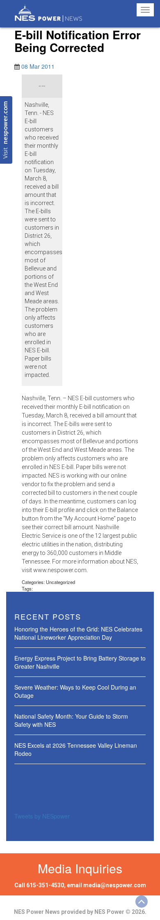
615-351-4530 (45, 885)
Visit (6, 130)
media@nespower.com (114, 885)
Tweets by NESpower (42, 816)
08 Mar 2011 (38, 66)
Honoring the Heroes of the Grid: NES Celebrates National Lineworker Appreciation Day (78, 633)
